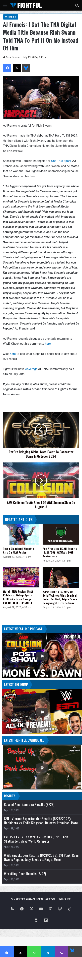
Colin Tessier (13, 57)
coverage (31, 369)
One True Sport (61, 161)
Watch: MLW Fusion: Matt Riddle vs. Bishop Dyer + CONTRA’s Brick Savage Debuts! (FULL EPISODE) (18, 597)
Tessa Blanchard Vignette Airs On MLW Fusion (18, 550)
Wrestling (10, 16)
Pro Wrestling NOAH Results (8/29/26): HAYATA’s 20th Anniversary (60, 552)
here (48, 343)
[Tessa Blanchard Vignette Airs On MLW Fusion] (21, 534)
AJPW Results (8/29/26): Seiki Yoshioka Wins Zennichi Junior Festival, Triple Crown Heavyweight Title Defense (60, 597)
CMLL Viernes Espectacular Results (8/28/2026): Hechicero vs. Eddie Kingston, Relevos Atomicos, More (41, 820)
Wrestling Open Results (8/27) (25, 873)
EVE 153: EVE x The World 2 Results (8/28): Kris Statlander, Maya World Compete (36, 839)
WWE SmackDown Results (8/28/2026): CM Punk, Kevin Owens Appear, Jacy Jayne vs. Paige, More (41, 857)
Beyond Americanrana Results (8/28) (29, 804)
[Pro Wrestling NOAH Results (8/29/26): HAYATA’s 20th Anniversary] (61, 534)
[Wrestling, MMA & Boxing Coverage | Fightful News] (26, 5)
